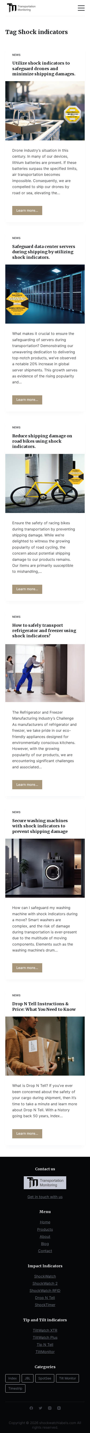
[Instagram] (49, 1408)
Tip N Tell (45, 1344)
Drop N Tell (45, 1297)
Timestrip (15, 1388)
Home (45, 1222)
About (45, 1236)
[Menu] (81, 8)
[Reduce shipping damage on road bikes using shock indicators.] (44, 483)
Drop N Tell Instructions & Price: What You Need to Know (44, 1006)
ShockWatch (45, 1276)
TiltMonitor (45, 1351)
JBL (27, 1378)
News (16, 55)
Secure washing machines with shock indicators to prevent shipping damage (40, 826)
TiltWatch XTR (45, 1330)
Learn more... (27, 210)
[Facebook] (31, 1408)
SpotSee (44, 1378)
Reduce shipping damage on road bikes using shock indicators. (42, 441)
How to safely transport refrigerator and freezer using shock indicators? (44, 631)
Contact (45, 1250)
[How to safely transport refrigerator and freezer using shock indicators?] (44, 672)
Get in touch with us (45, 1196)
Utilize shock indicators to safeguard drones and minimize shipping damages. (43, 68)
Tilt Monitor (67, 1378)
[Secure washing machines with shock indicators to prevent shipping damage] (44, 868)
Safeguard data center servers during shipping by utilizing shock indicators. (43, 252)
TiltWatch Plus (45, 1337)
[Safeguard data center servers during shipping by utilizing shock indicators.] (44, 294)
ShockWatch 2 (45, 1283)
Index (12, 1378)
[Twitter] (40, 1408)
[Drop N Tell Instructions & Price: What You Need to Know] (44, 1046)
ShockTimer (45, 1304)
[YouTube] (59, 1408)
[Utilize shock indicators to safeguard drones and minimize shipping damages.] (44, 110)
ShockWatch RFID (45, 1290)
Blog (45, 1243)
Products (45, 1229)
